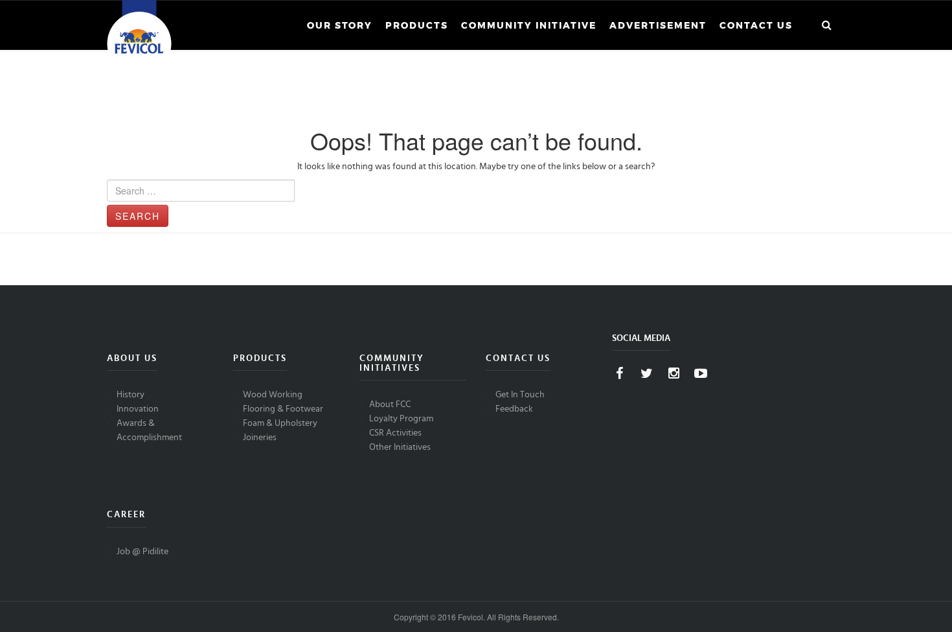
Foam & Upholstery (280, 423)
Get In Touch (520, 394)
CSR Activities (395, 433)
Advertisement (658, 25)
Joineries (260, 437)
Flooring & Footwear (283, 409)
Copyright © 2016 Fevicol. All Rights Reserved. (476, 616)
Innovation (138, 409)
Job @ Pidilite (142, 551)
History (130, 394)
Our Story (339, 25)
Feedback (514, 409)
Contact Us (756, 25)
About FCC (390, 404)
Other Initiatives (400, 447)
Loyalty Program (401, 418)
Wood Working (272, 394)
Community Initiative (528, 25)
